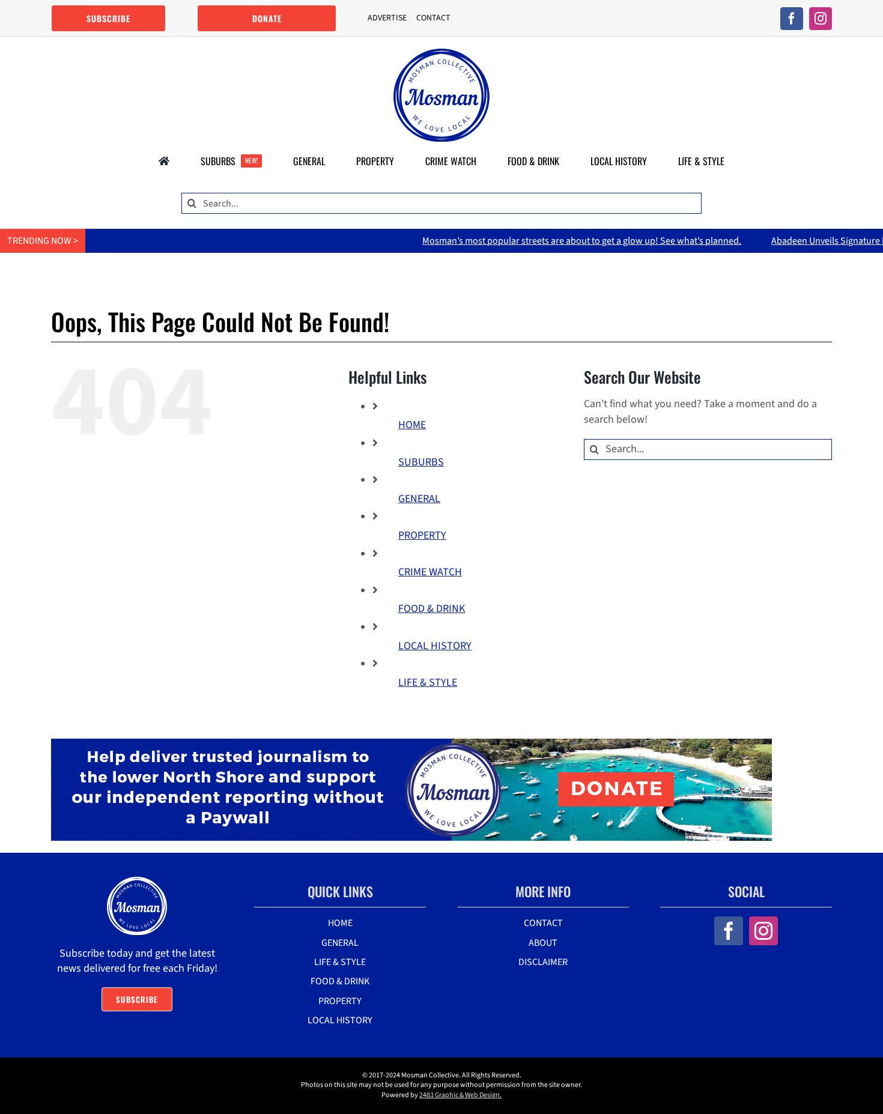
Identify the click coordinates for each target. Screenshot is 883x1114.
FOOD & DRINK (431, 608)
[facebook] (791, 18)
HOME (412, 424)
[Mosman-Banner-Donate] (411, 743)
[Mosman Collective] (441, 53)
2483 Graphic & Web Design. (460, 1095)
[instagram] (820, 18)
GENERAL (419, 498)
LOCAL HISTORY (435, 645)
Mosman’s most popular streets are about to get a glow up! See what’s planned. (542, 240)
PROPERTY (422, 535)
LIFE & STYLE (427, 682)
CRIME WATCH (430, 572)
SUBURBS (421, 462)
